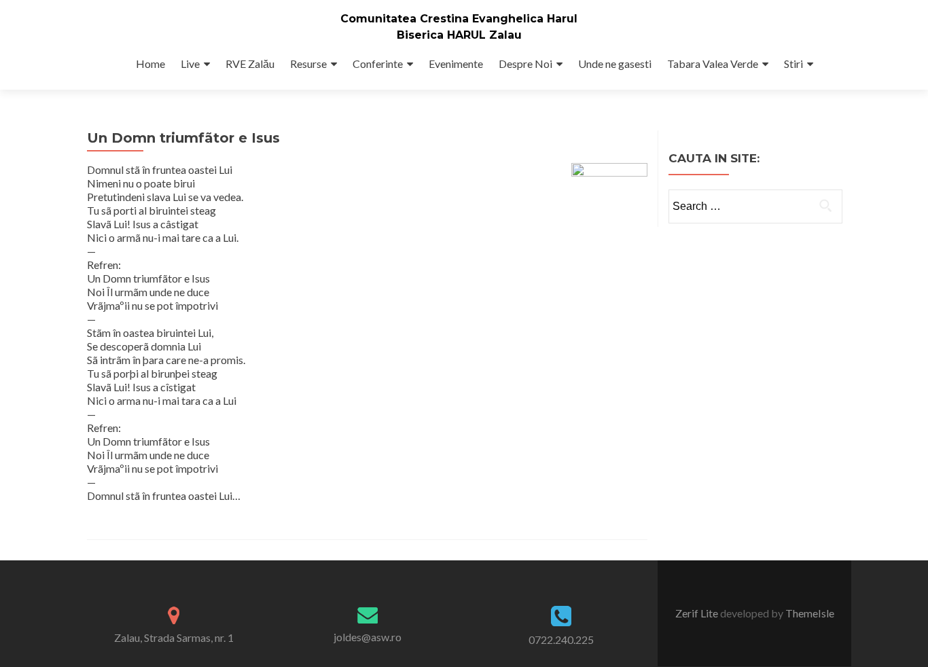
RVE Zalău (250, 63)
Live (190, 63)
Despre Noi (525, 63)
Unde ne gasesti (615, 63)
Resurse (308, 63)
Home (150, 63)
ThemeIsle (809, 613)
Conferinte (378, 63)
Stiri (793, 63)
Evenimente (456, 63)
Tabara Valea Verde (712, 63)
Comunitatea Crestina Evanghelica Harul (458, 18)
